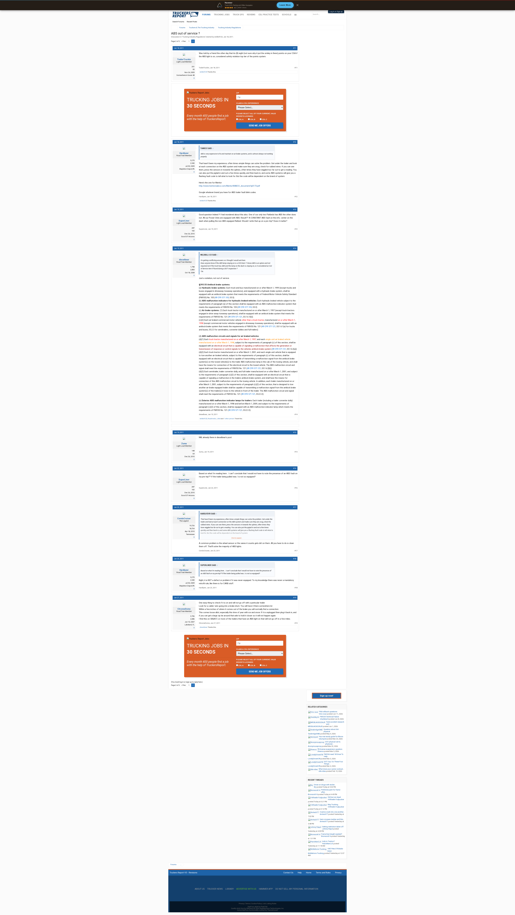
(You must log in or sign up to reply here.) (187, 682)
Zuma (184, 443)
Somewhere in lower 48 (185, 75)
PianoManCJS (327, 844)
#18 (294, 559)
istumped (322, 739)
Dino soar (323, 714)
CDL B (252, 119)
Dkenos (321, 751)
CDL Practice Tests (268, 14)
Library (229, 889)
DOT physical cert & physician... (332, 743)
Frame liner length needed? (331, 834)
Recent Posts (192, 22)
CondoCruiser (184, 518)
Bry (315, 787)
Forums (206, 14)
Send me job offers (260, 125)
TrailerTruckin (184, 59)
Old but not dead (334, 797)
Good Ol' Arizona (187, 237)
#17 (294, 507)
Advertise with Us (246, 889)
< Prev (183, 41)
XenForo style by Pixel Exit (257, 907)
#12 (294, 142)
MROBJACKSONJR (315, 726)
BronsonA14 (313, 794)
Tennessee (190, 534)
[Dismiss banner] (297, 5)
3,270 (192, 160)
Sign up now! (326, 695)
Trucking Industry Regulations (193, 37)
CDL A (240, 119)
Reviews (251, 14)
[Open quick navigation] (340, 27)
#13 (294, 209)
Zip (237, 93)
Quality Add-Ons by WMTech (257, 908)
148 (193, 451)
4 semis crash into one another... (332, 812)
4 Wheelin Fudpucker (336, 799)
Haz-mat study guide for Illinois (331, 737)
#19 (294, 598)
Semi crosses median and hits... (332, 819)
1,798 (192, 267)
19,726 (191, 526)
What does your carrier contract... (331, 769)
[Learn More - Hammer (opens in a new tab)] (257, 5)
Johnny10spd (327, 829)
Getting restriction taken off (332, 827)
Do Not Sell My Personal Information (296, 889)
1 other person (229, 419)
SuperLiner (184, 221)
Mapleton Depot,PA (186, 169)
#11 (294, 48)
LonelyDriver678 (314, 759)
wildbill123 (218, 37)
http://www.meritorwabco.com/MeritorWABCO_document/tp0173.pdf (229, 186)
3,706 (192, 616)
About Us (200, 889)
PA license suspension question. (330, 749)
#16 (294, 468)
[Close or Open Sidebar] (337, 27)
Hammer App (266, 889)
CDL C (264, 119)
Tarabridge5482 (314, 734)
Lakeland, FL (189, 625)
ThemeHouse (272, 910)
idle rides (322, 771)
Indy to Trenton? (328, 841)
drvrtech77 (324, 814)
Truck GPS (238, 14)
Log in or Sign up (336, 11)
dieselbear (184, 259)
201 (193, 67)
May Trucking (333, 805)
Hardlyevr (184, 153)
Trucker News (215, 889)
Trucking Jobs (221, 14)
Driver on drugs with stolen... (325, 785)
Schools (286, 14)
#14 (294, 248)
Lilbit (218, 419)
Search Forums (178, 22)
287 (193, 228)
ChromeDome (184, 609)
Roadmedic (212, 419)
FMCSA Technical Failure (329, 717)
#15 (294, 432)
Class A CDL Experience (247, 103)
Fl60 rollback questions (328, 712)
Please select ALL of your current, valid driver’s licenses (256, 114)
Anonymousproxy (315, 746)
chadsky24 (324, 719)
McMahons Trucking (316, 853)
